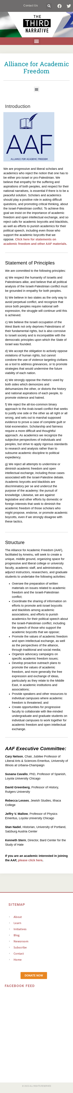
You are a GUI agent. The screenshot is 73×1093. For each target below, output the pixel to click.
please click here (30, 860)
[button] (49, 6)
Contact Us (30, 5)
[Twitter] (69, 6)
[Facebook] (59, 6)
